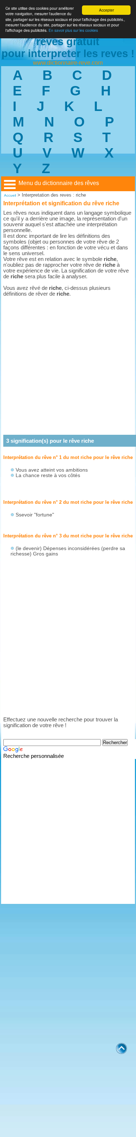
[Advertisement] (68, 365)
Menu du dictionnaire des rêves (58, 183)
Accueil (10, 195)
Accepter (106, 10)
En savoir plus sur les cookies (73, 30)
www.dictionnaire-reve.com (68, 63)
